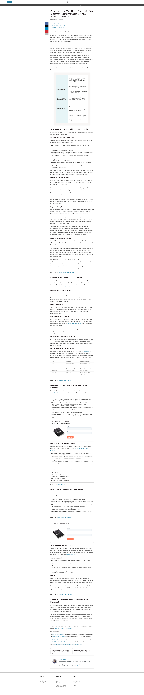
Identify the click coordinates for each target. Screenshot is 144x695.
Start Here (58, 678)
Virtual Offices (42, 678)
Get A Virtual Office (57, 5)
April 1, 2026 (61, 19)
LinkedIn (77, 665)
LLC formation (85, 351)
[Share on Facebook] (46, 23)
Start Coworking (87, 5)
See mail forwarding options (64, 380)
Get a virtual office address (64, 517)
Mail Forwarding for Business (58, 634)
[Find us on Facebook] (135, 2)
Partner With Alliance (76, 681)
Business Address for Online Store (59, 636)
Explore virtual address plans (65, 594)
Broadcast (55, 644)
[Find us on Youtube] (138, 2)
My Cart (74, 685)
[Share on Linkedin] (46, 28)
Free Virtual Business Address (58, 639)
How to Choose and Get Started (58, 27)
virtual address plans (71, 554)
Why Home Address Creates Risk (59, 23)
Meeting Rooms (43, 680)
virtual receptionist (75, 644)
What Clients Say (76, 680)
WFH (81, 644)
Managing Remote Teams (61, 686)
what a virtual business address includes (62, 287)
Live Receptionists (43, 681)
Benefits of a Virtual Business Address (60, 25)
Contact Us (75, 682)
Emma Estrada (54, 19)
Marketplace (58, 682)
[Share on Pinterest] (46, 31)
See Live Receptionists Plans (68, 5)
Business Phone (43, 682)
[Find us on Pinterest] (101, 677)
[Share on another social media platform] (46, 34)
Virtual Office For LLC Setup (61, 685)
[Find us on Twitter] (137, 2)
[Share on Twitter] (46, 26)
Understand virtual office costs (65, 484)
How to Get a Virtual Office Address (59, 641)
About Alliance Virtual (76, 678)
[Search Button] (133, 2)
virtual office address (67, 644)
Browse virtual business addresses (63, 628)
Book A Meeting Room (79, 5)
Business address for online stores (66, 272)
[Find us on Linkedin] (96, 677)
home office (60, 644)
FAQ (57, 681)
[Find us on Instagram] (141, 2)
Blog (57, 680)
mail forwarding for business (74, 323)
